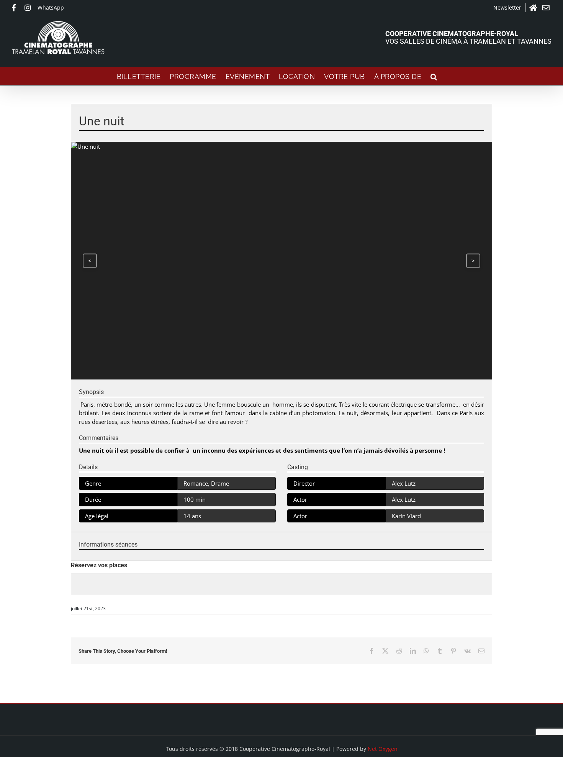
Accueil (533, 7)
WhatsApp (51, 7)
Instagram (29, 7)
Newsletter (507, 7)
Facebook (16, 7)
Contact (547, 7)
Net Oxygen (383, 748)
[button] (433, 76)
